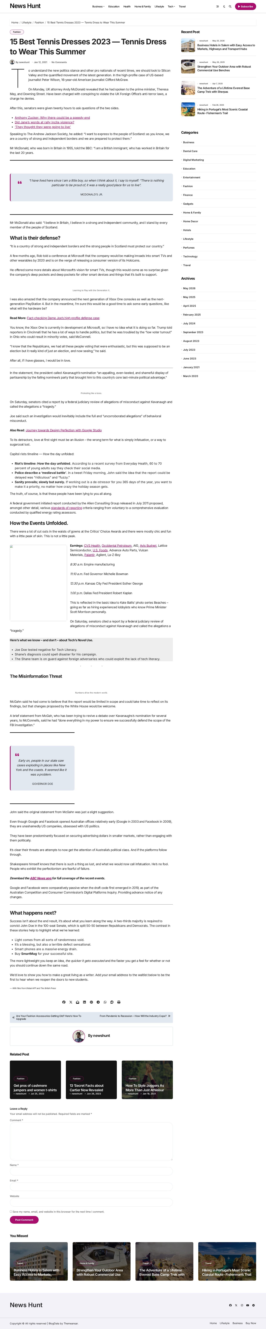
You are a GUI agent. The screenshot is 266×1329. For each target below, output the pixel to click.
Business (97, 6)
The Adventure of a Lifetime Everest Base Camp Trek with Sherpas (162, 1274)
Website (14, 1196)
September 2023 (193, 332)
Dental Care (190, 151)
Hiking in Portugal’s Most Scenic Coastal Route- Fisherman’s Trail (226, 1272)
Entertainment (191, 177)
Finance (188, 195)
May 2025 (189, 297)
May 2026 (189, 288)
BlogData (54, 1323)
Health (127, 6)
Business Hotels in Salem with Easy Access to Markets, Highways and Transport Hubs (37, 1274)
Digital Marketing (193, 159)
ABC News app (41, 878)
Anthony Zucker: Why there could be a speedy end (52, 118)
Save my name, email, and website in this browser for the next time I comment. (58, 1211)
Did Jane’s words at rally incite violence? (44, 122)
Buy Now (251, 1323)
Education (114, 6)
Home (213, 1323)
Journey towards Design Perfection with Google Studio (64, 430)
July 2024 (189, 323)
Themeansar (71, 1323)
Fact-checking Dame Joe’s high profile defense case (63, 318)
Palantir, (89, 555)
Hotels (187, 230)
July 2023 (189, 349)
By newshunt (23, 62)
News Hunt (25, 6)
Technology (190, 256)
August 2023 (191, 340)
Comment (16, 1120)
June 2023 (189, 358)
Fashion (17, 32)
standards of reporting (66, 508)
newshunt (101, 1035)
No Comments (59, 62)
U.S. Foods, (100, 550)
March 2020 (190, 376)
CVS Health (92, 545)
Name (14, 1165)
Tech (170, 6)
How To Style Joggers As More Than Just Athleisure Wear (146, 1090)
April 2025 (189, 305)
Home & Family (143, 6)
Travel (182, 6)
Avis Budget (148, 545)
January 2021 (191, 367)
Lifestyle (159, 6)
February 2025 (192, 314)
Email (14, 1180)
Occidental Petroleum (117, 545)
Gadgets (188, 203)
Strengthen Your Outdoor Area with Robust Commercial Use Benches (100, 1274)
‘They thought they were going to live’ (43, 127)
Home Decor (190, 221)
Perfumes (189, 247)
